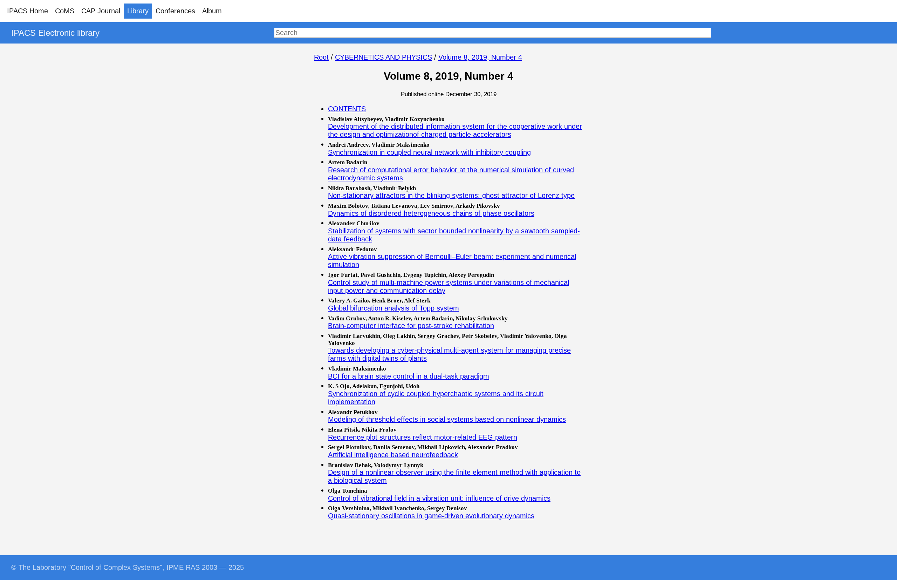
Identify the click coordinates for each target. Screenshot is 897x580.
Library (138, 11)
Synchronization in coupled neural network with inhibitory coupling (429, 152)
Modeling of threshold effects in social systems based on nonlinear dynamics (447, 419)
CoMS (64, 11)
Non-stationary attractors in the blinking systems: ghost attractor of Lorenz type (451, 195)
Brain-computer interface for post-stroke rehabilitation (411, 325)
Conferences (175, 11)
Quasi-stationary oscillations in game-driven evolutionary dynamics (431, 516)
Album (212, 11)
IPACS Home (27, 11)
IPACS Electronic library (55, 33)
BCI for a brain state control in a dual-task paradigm (408, 376)
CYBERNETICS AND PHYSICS (383, 57)
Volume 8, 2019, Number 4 (480, 57)
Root (321, 57)
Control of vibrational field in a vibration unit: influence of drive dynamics (439, 498)
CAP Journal (100, 11)
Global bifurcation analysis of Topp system (393, 308)
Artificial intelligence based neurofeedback (393, 455)
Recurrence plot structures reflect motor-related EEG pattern (422, 437)
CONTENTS (347, 109)
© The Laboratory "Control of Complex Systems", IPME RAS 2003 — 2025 (127, 567)
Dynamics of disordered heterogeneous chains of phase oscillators (431, 213)
